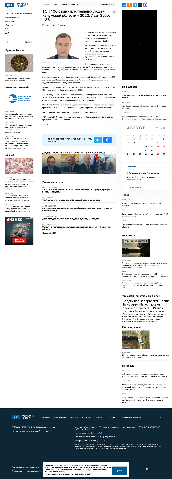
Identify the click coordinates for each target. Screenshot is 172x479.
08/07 (124, 394)
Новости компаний (17, 87)
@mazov (41, 431)
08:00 (129, 261)
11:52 (128, 381)
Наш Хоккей (129, 86)
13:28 (12, 136)
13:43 (128, 220)
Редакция (86, 417)
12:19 (11, 193)
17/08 (124, 353)
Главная (47, 5)
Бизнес (9, 154)
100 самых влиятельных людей (18, 13)
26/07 (124, 370)
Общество (9, 25)
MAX (51, 431)
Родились (131, 166)
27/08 (7, 193)
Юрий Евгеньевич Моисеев (142, 319)
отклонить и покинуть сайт (79, 474)
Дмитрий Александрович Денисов (144, 311)
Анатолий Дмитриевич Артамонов (141, 313)
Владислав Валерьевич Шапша (146, 301)
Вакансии (74, 417)
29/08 (7, 76)
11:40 (128, 370)
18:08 (12, 177)
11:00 (128, 394)
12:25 (128, 353)
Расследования (131, 327)
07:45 (129, 199)
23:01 (128, 91)
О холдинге (112, 417)
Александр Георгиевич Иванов (143, 308)
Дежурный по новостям (131, 417)
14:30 (12, 123)
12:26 (128, 210)
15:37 (12, 112)
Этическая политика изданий (53, 417)
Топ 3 (125, 194)
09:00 (12, 76)
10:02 (128, 272)
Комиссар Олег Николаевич (150, 321)
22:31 (128, 102)
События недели (12, 17)
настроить (59, 474)
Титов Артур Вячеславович (141, 304)
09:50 (12, 204)
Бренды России (15, 50)
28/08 (7, 112)
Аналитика (9, 21)
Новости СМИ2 (49, 233)
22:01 (128, 113)
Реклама (98, 417)
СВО (7, 28)
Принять (119, 471)
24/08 (7, 204)
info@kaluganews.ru (107, 436)
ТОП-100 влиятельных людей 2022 (67, 5)
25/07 (124, 381)
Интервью (128, 365)
